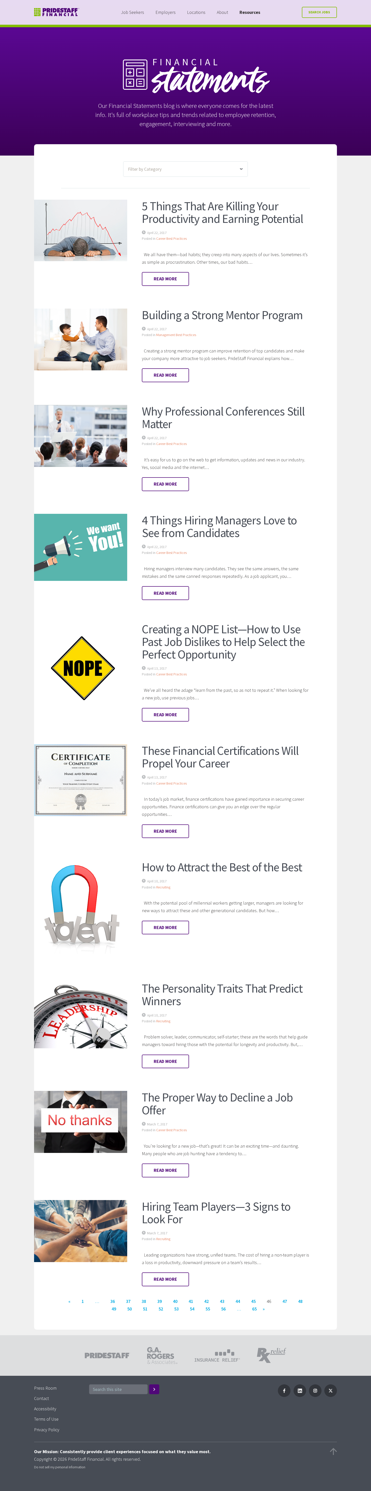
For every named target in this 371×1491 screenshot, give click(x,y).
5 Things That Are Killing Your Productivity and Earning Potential (222, 212)
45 (253, 1301)
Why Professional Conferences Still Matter (223, 417)
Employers (165, 12)
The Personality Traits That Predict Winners (222, 994)
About (222, 12)
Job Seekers (132, 12)
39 (159, 1301)
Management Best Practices (176, 335)
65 (254, 1309)
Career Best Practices (171, 238)
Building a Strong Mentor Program (222, 314)
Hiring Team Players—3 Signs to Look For (216, 1213)
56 (223, 1309)
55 (207, 1309)
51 (145, 1309)
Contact (41, 1398)
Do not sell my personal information (59, 1467)
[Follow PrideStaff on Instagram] (315, 1395)
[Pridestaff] (57, 12)
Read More (165, 279)
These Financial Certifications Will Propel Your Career (220, 757)
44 (237, 1301)
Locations (196, 12)
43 (222, 1301)
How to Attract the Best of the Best (222, 867)
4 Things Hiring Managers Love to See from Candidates (219, 526)
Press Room (45, 1388)
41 (191, 1301)
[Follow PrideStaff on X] (330, 1395)
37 (128, 1301)
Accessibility (45, 1409)
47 (284, 1301)
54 (192, 1309)
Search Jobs (319, 12)
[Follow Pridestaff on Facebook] (284, 1395)
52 (160, 1309)
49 (114, 1309)
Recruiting (163, 887)
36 (112, 1301)
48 (300, 1301)
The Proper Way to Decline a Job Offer (217, 1103)
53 (176, 1309)
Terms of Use (46, 1419)
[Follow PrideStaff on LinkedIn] (300, 1395)
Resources (250, 12)
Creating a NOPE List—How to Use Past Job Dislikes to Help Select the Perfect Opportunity (223, 641)
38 (144, 1301)
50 (129, 1309)
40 (175, 1301)
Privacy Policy (46, 1430)
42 (206, 1301)
